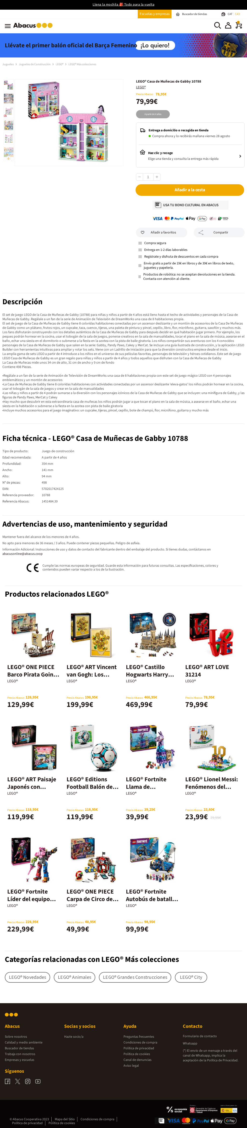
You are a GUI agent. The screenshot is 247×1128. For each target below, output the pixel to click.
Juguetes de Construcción (35, 64)
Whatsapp (190, 1043)
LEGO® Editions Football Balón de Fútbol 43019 (90, 787)
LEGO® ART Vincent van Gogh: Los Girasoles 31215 (92, 674)
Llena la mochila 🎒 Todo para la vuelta (123, 4)
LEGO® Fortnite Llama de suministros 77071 (150, 787)
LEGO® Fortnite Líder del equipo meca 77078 (28, 899)
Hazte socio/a (73, 1036)
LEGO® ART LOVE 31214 (207, 671)
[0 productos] (238, 27)
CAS (237, 14)
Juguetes (8, 64)
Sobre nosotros (16, 1036)
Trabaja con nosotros (20, 1054)
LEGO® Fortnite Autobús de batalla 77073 (150, 899)
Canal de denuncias (137, 1060)
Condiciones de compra (140, 1042)
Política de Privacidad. (222, 1060)
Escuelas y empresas (155, 13)
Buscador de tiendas (19, 1048)
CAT (230, 14)
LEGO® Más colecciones (82, 64)
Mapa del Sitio (65, 1119)
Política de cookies (137, 1054)
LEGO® (60, 64)
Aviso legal (131, 1065)
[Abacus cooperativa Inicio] (34, 28)
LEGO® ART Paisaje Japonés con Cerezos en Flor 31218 (31, 790)
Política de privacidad (139, 1048)
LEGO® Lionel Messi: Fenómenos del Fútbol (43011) (211, 787)
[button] (228, 26)
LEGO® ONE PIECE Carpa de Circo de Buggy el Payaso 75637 (90, 902)
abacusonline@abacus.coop (22, 553)
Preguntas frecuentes (139, 1036)
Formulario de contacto (200, 1036)
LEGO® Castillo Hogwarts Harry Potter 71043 (147, 674)
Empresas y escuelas (19, 1060)
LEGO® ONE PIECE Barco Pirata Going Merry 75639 (31, 674)
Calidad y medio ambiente (23, 1042)
